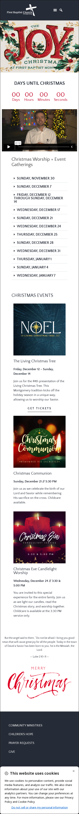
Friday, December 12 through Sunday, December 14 (38, 198)
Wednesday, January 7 (36, 276)
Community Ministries (25, 725)
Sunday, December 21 (35, 218)
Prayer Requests (21, 743)
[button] (39, 178)
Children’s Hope (21, 734)
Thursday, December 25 (37, 235)
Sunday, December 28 (35, 243)
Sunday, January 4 (32, 267)
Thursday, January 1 (34, 259)
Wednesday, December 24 (39, 226)
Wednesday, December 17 (38, 210)
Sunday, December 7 (34, 187)
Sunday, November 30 (35, 178)
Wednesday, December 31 (38, 251)
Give (12, 751)
